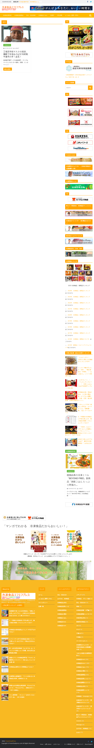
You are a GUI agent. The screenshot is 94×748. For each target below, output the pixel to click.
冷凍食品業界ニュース (82, 690)
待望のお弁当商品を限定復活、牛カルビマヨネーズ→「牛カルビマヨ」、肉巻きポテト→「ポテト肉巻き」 (22, 688)
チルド (78, 629)
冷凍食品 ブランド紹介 (83, 598)
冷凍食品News (7, 15)
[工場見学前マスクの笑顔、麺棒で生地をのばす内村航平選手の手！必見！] (16, 34)
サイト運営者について (69, 744)
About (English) (89, 744)
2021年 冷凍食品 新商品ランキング (79, 309)
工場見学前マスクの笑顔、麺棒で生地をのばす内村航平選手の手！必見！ (15, 54)
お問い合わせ (48, 744)
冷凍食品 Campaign (82, 696)
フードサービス (80, 641)
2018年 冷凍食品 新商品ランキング (79, 327)
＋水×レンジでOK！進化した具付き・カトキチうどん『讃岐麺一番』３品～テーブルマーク (78, 408)
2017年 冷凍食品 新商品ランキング (79, 333)
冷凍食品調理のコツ (82, 682)
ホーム (40, 595)
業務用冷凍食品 (80, 622)
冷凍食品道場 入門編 (82, 610)
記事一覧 (41, 606)
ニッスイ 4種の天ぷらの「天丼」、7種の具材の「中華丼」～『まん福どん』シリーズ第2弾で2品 (78, 372)
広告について (80, 744)
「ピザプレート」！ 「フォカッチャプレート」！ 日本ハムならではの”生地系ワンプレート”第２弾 (78, 384)
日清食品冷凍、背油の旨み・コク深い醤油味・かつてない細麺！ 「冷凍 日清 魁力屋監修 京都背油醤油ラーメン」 (79, 396)
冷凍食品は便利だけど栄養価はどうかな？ (21, 667)
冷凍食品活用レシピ (63, 606)
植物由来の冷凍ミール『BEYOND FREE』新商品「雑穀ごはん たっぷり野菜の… (78, 480)
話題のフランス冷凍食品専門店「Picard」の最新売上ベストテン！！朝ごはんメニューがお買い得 (22, 660)
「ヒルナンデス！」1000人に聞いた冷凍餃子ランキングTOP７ (85, 359)
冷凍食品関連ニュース (82, 614)
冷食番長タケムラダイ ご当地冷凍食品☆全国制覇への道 (84, 647)
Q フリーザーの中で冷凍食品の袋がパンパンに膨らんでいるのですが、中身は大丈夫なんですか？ (22, 641)
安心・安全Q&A (31, 15)
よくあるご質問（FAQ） (72, 15)
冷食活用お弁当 (80, 618)
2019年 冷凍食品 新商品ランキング (79, 321)
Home (41, 744)
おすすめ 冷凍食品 (63, 598)
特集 (77, 606)
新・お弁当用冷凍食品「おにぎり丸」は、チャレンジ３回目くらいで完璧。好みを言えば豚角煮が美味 (22, 650)
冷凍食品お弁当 (61, 602)
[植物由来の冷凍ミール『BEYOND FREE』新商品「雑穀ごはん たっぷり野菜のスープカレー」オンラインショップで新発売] (79, 455)
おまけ (78, 732)
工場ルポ (79, 633)
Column (59, 15)
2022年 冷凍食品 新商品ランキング (79, 303)
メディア (79, 595)
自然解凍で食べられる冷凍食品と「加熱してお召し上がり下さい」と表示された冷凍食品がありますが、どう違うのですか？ (22, 613)
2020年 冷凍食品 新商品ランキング (79, 315)
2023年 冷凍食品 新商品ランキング (79, 297)
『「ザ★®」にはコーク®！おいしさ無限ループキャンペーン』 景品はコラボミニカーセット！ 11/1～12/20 (78, 431)
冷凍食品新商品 (18, 15)
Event (52, 15)
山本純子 (17, 48)
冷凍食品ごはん (42, 15)
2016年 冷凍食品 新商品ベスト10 (78, 339)
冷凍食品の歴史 (61, 614)
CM (77, 625)
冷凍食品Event (61, 625)
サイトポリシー (43, 602)
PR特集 (78, 637)
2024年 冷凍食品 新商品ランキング (79, 290)
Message (79, 724)
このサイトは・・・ (58, 744)
